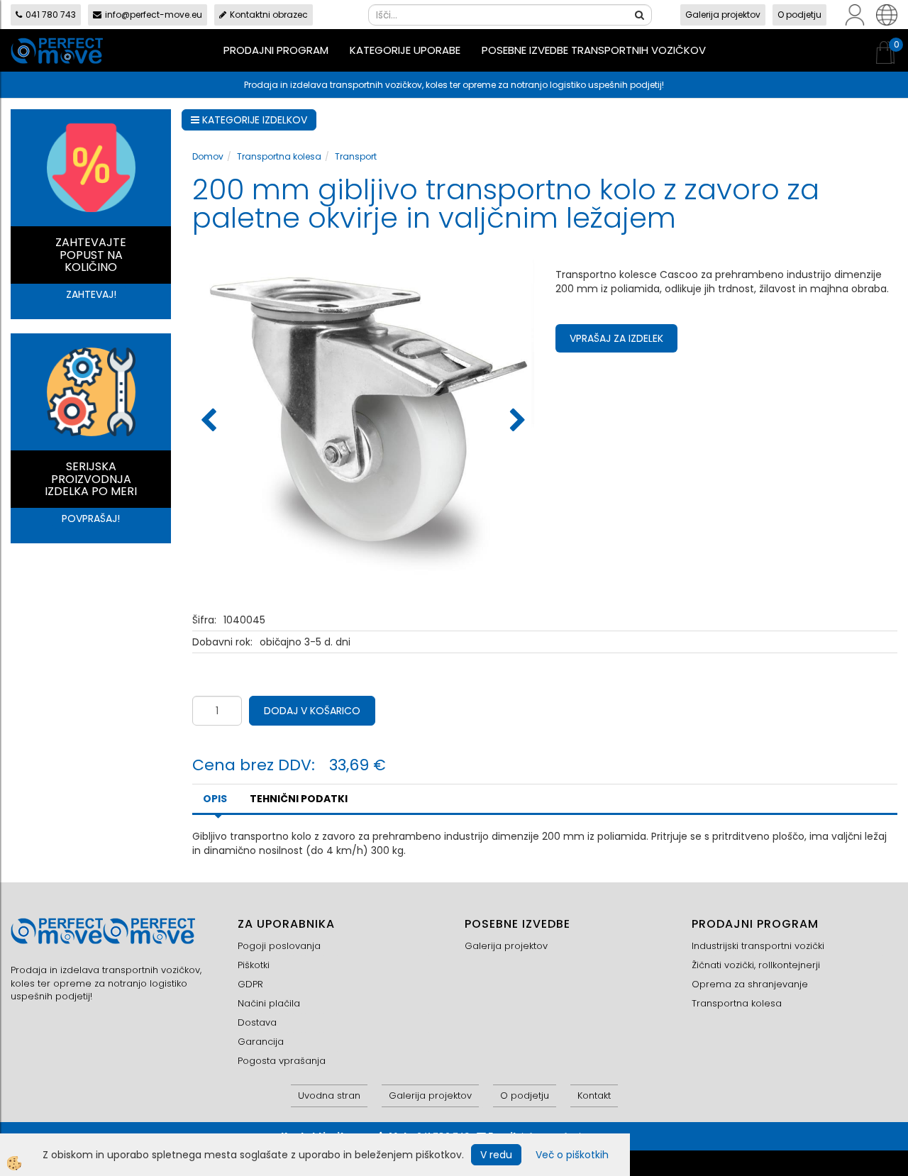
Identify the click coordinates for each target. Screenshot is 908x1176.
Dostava (257, 1022)
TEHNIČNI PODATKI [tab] (299, 799)
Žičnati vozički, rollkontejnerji (756, 965)
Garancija (261, 1041)
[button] (516, 421)
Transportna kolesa (279, 156)
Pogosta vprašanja (282, 1060)
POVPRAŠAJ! (91, 518)
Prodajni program (275, 50)
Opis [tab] (215, 799)
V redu (496, 1155)
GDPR (250, 984)
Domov (207, 156)
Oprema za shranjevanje (750, 984)
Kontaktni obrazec (269, 15)
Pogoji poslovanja (279, 946)
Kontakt (594, 1095)
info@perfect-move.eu (153, 15)
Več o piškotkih (572, 1155)
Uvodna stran (329, 1095)
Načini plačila (269, 1003)
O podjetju (799, 15)
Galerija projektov (722, 15)
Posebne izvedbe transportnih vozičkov (594, 50)
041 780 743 (51, 15)
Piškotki (254, 965)
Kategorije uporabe (405, 50)
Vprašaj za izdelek (616, 338)
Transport (356, 156)
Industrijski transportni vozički (758, 946)
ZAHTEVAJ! (91, 294)
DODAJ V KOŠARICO (312, 711)
